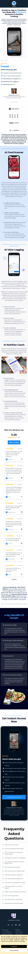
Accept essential (14, 950)
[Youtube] (16, 925)
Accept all (14, 946)
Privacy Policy (19, 932)
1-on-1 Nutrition (6, 932)
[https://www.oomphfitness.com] (14, 3)
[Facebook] (19, 925)
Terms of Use (18, 934)
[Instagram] (8, 925)
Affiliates (17, 930)
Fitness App (5, 930)
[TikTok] (12, 925)
